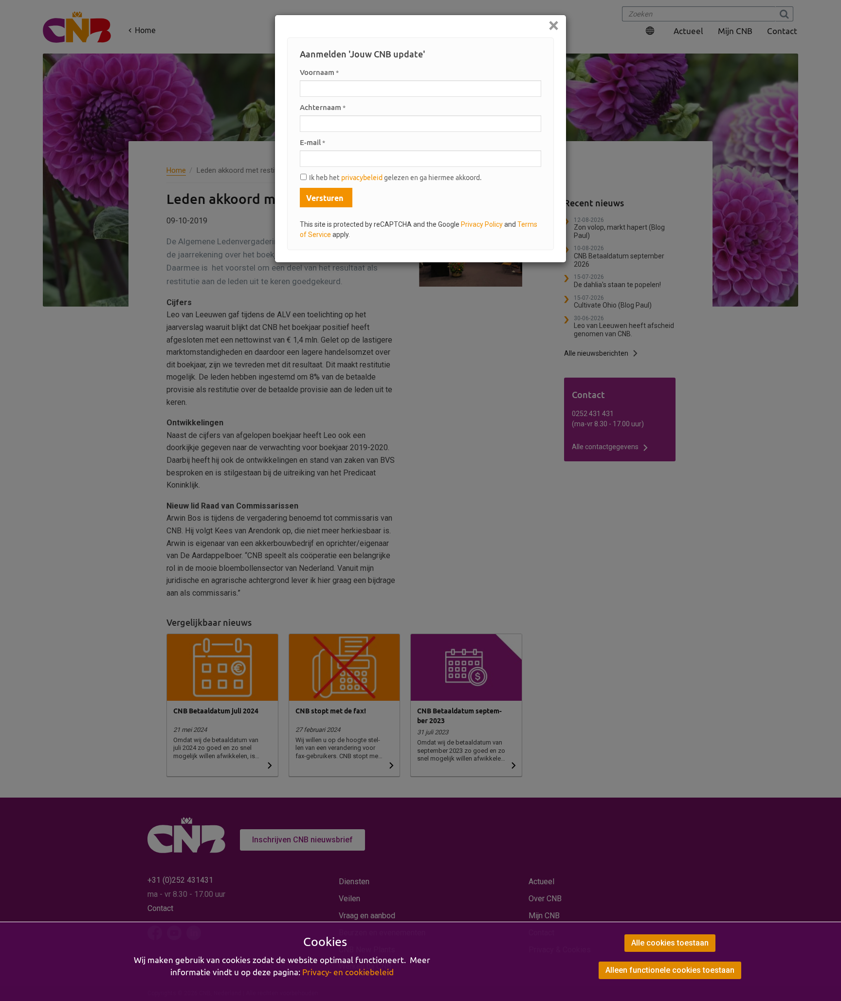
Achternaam (323, 107)
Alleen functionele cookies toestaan (669, 970)
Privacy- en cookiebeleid (348, 972)
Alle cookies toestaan (670, 942)
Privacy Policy (482, 224)
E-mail (312, 142)
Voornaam (319, 72)
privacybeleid (362, 178)
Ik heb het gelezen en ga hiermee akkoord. (395, 178)
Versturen (324, 198)
